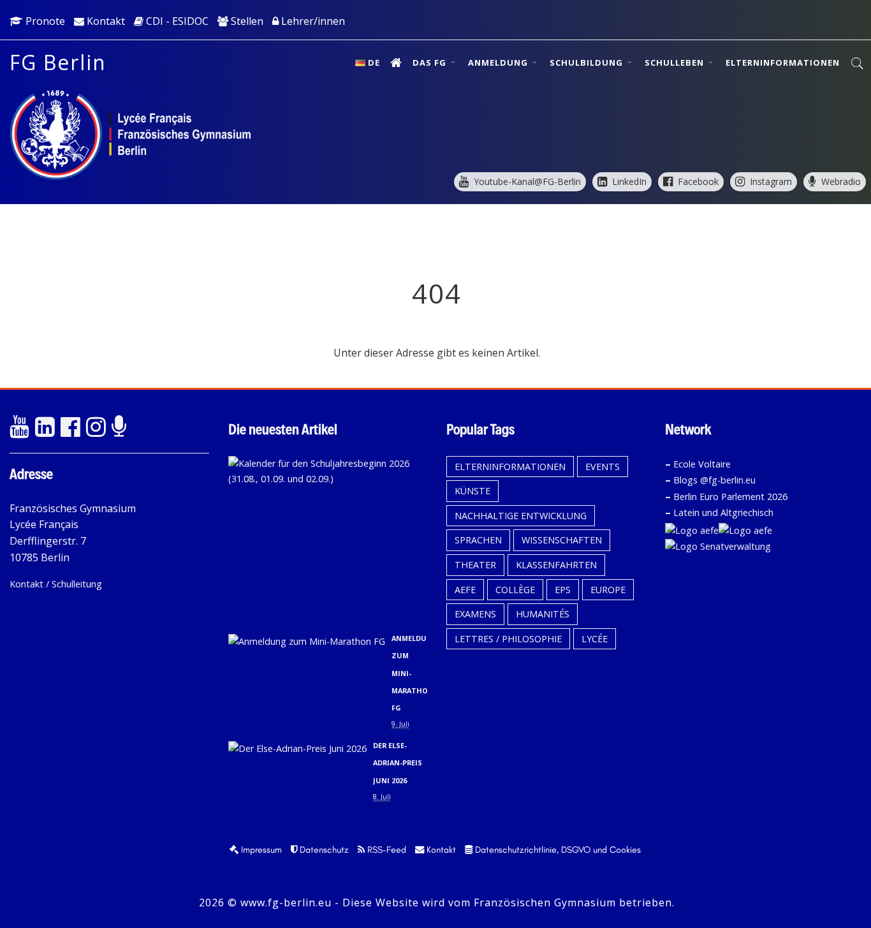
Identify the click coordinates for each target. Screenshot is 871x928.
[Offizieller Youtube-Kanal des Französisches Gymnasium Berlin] (19, 427)
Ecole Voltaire (702, 464)
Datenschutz (323, 849)
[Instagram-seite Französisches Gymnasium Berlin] (95, 427)
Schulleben (675, 62)
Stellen (245, 21)
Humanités (542, 614)
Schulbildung (588, 62)
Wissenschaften (562, 540)
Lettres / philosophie (508, 639)
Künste (472, 491)
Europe (608, 590)
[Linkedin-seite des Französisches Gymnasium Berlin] (44, 427)
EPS (563, 590)
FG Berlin (58, 62)
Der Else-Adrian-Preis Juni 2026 (397, 762)
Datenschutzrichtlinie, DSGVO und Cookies (556, 849)
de (374, 62)
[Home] (396, 62)
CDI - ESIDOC (176, 21)
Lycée (595, 639)
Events (602, 466)
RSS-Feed (385, 849)
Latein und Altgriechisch (723, 512)
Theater (475, 565)
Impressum (260, 849)
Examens (475, 614)
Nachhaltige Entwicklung (521, 516)
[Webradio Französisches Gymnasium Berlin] (121, 427)
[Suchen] (858, 63)
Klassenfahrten (556, 565)
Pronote (44, 21)
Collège (515, 590)
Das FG (431, 62)
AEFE (465, 590)
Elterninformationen (783, 62)
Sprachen (478, 540)
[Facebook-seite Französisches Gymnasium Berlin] (70, 427)
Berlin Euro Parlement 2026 (730, 496)
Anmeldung (499, 62)
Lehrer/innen (312, 21)
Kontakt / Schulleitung (56, 584)
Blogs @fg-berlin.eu (714, 480)
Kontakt (104, 21)
